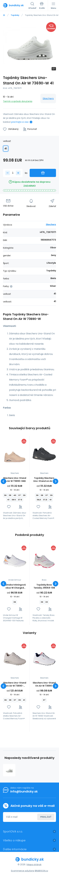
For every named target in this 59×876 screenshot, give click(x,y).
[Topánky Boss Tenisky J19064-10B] (44, 561)
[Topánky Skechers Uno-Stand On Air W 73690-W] (9, 770)
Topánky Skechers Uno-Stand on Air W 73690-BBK (44, 480)
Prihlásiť (45, 817)
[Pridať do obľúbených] (9, 506)
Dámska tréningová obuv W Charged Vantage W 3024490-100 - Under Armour (15, 586)
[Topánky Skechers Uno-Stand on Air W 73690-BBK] (44, 454)
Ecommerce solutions (22, 870)
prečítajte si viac (20, 121)
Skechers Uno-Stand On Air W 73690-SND (14, 480)
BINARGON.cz (41, 870)
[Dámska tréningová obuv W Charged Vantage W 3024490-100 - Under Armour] (14, 561)
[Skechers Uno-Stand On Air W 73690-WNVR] (44, 659)
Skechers (48, 98)
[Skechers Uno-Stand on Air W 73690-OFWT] (14, 659)
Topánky (15, 15)
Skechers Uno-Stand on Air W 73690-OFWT (14, 684)
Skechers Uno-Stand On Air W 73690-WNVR (44, 684)
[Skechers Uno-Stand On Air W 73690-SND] (14, 454)
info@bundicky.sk (24, 791)
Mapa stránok (34, 864)
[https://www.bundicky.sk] (4, 15)
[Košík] (42, 6)
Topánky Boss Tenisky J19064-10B (44, 586)
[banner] (15, 5)
